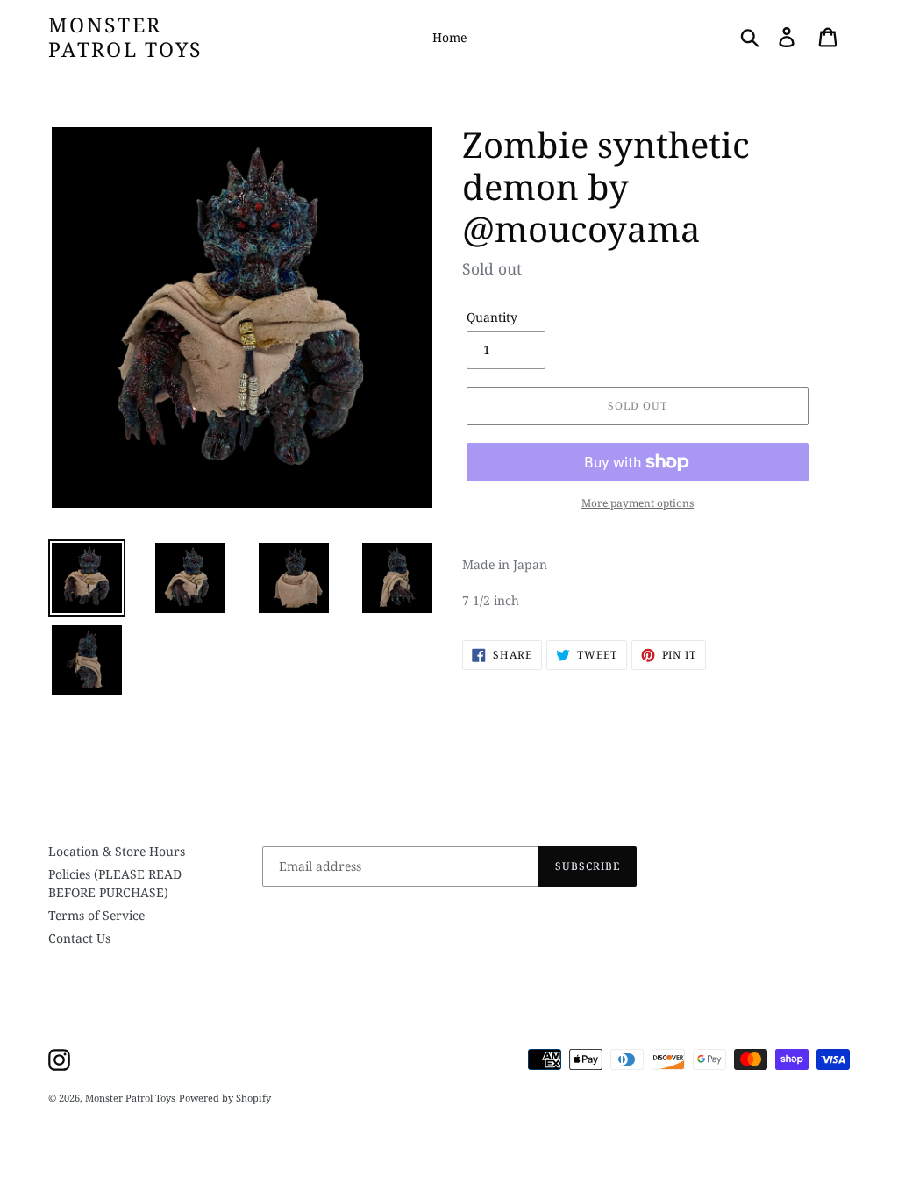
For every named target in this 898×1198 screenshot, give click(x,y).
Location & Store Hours (116, 851)
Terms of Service (96, 915)
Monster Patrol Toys (125, 37)
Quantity (492, 317)
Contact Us (79, 938)
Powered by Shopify (225, 1097)
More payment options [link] (637, 503)
